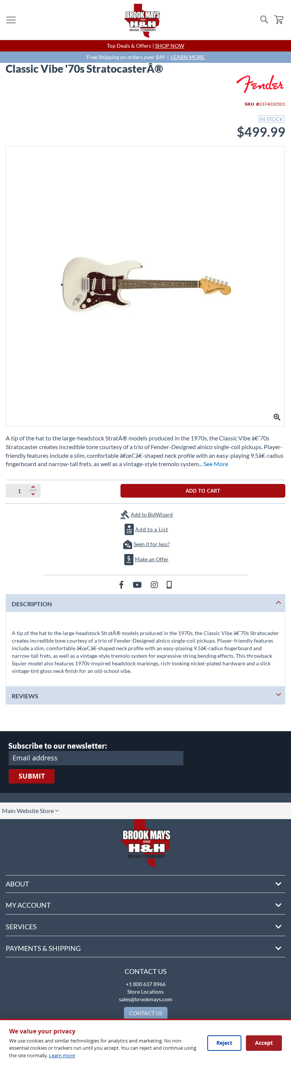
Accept (264, 1042)
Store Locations (145, 991)
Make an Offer (152, 559)
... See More (213, 463)
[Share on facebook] (122, 584)
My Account (28, 905)
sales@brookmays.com (145, 999)
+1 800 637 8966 (146, 984)
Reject (224, 1042)
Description (32, 603)
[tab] (145, 603)
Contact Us (146, 971)
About (17, 884)
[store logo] (142, 21)
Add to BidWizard (152, 514)
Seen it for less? (152, 544)
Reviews (25, 695)
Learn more (62, 1055)
